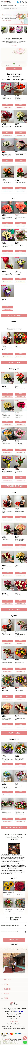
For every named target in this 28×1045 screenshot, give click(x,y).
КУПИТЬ (7, 104)
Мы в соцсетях (16, 949)
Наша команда (24, 949)
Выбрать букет (6, 20)
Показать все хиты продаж (14, 486)
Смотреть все (14, 940)
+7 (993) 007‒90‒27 (14, 1018)
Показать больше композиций (14, 827)
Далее (14, 68)
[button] (0, 18)
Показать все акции (14, 315)
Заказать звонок (14, 1021)
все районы (19, 1011)
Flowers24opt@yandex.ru (14, 1024)
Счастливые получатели (7, 949)
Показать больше (14, 363)
